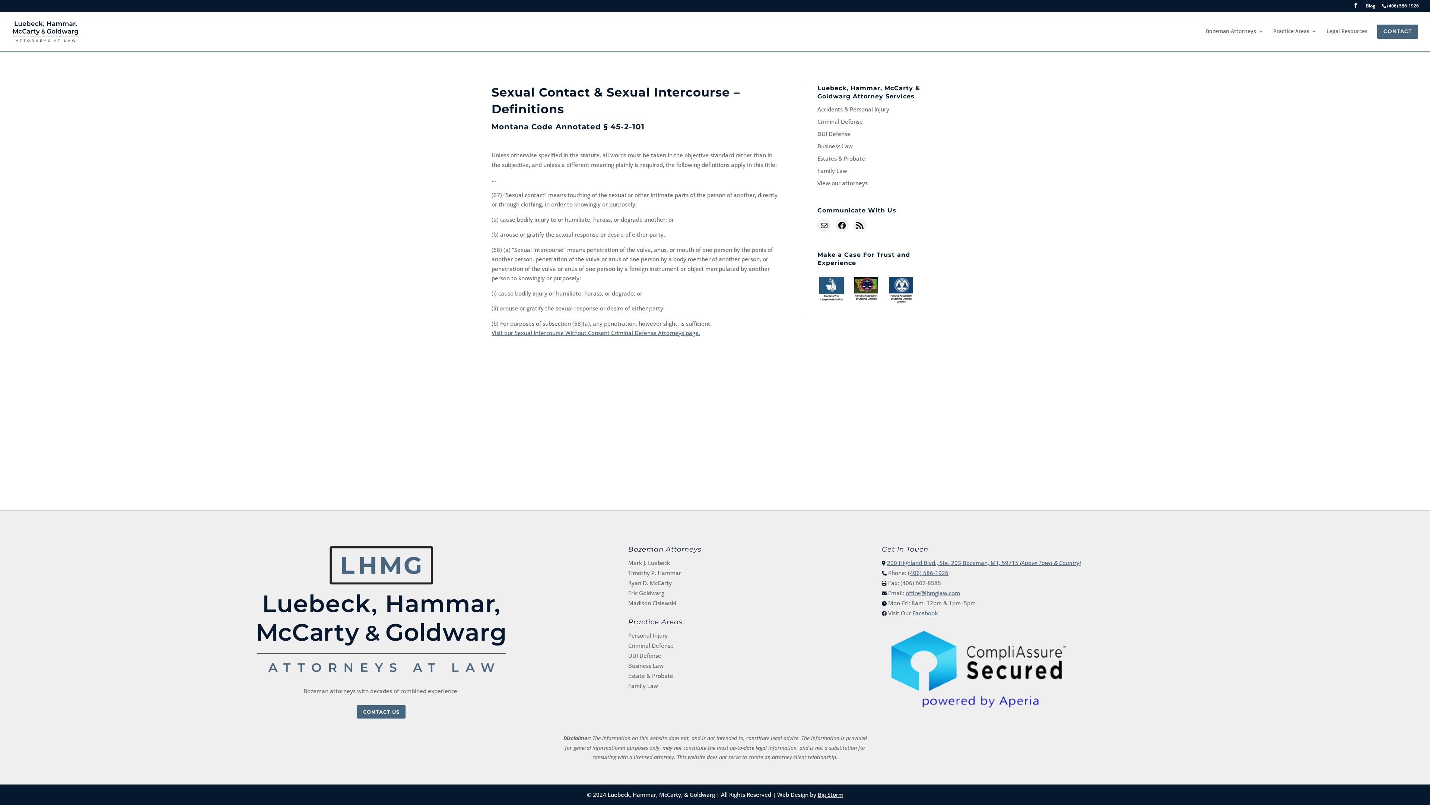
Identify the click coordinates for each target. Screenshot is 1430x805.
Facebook (925, 613)
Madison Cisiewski (652, 603)
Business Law (835, 146)
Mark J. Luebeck (649, 562)
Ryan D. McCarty (650, 583)
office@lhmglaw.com (933, 593)
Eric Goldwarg (646, 593)
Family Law (832, 170)
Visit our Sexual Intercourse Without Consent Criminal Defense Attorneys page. (596, 333)
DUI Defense (834, 134)
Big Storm (830, 794)
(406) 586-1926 (928, 573)
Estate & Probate (650, 675)
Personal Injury (648, 635)
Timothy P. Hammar (654, 573)
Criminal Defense (840, 121)
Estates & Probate (841, 158)
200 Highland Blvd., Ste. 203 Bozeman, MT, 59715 (984, 562)
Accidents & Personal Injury (853, 109)
